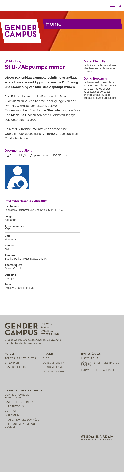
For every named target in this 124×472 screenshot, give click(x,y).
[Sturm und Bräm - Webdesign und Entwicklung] (97, 437)
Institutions (89, 358)
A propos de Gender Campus (23, 390)
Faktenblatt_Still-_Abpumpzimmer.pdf (32, 155)
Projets (48, 353)
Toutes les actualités (20, 358)
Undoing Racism (53, 371)
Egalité (9, 258)
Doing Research (95, 78)
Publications (13, 61)
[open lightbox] (17, 177)
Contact (11, 410)
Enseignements (15, 367)
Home (54, 23)
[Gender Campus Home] (20, 31)
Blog (46, 358)
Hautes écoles (91, 353)
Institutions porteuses (21, 402)
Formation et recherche (98, 370)
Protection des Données (22, 419)
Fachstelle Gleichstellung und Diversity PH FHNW (34, 209)
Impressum (12, 415)
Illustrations (14, 406)
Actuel (9, 353)
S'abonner (12, 362)
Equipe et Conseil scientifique (17, 396)
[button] (112, 5)
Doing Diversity (94, 61)
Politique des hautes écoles (30, 258)
